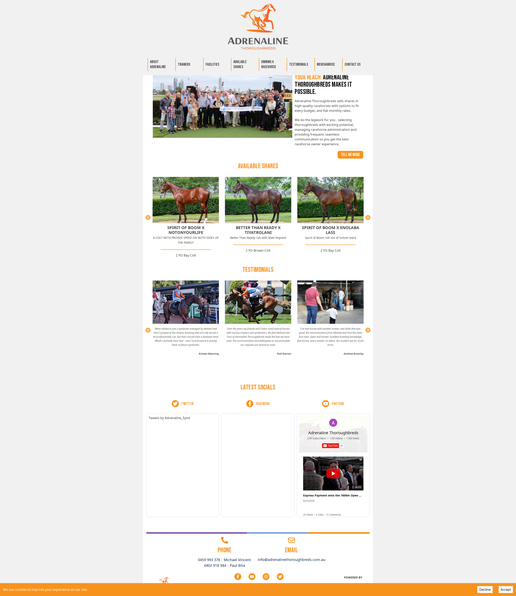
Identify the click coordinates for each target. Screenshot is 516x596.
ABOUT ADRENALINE (158, 64)
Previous (148, 217)
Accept (506, 589)
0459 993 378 (209, 559)
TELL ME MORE (350, 154)
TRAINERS (184, 64)
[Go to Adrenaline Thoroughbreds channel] (333, 423)
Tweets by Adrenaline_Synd (169, 418)
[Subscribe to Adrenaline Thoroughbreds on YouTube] (333, 445)
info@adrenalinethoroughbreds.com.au (291, 559)
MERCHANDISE (326, 64)
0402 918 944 (215, 565)
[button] (333, 457)
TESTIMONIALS (298, 64)
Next (367, 217)
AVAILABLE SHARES (240, 64)
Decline (485, 589)
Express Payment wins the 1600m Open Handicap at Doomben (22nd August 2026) (333, 495)
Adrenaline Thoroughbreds (333, 432)
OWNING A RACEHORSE (268, 64)
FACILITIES (212, 64)
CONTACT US (353, 64)
